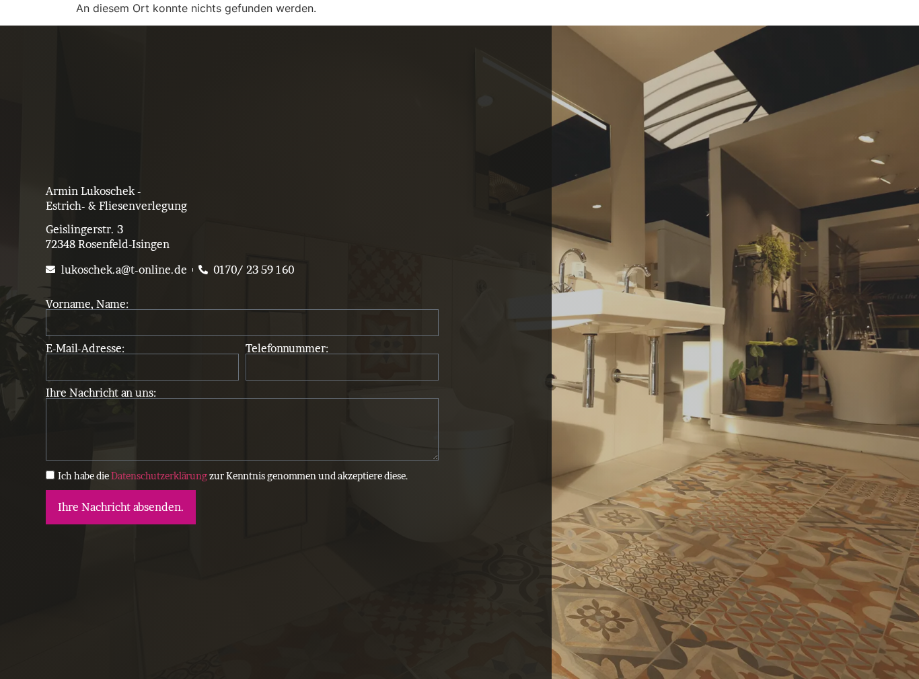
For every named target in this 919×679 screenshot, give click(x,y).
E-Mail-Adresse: (85, 348)
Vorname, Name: (87, 303)
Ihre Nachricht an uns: (101, 392)
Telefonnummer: (287, 348)
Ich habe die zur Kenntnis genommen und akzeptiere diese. (233, 476)
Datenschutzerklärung (159, 476)
